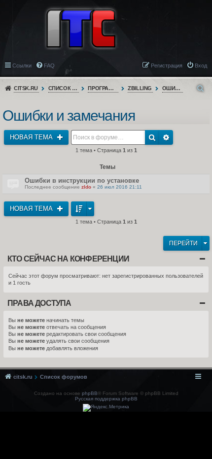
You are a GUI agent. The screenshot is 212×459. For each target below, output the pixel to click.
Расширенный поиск (166, 137)
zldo (86, 187)
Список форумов (63, 88)
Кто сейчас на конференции (68, 259)
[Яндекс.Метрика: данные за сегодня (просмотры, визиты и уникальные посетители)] (106, 408)
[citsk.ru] (81, 27)
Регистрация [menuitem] (166, 65)
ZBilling (140, 88)
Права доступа (39, 303)
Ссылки (22, 65)
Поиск (152, 137)
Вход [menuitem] (201, 65)
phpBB (90, 393)
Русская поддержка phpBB (106, 398)
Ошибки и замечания (172, 88)
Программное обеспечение (103, 88)
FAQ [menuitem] (49, 65)
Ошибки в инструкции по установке (82, 180)
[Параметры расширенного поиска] (201, 88)
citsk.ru (26, 88)
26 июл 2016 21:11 (119, 187)
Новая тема (32, 137)
